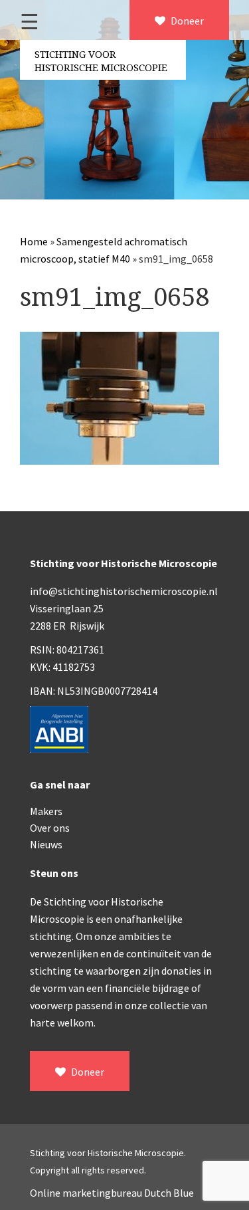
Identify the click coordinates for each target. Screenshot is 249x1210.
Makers (46, 811)
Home (34, 241)
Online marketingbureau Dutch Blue (112, 1192)
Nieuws (46, 844)
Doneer (186, 20)
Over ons (50, 827)
